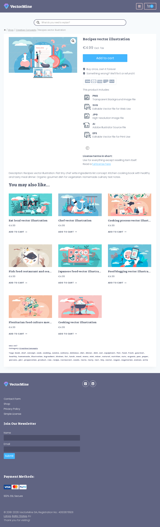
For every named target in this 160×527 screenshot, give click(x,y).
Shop (7, 404)
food (124, 353)
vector (108, 360)
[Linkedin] (93, 384)
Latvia (7, 516)
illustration (36, 356)
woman (137, 360)
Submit (9, 456)
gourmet (139, 353)
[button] (73, 41)
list (66, 356)
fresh (131, 353)
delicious (74, 353)
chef (23, 353)
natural (106, 356)
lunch (72, 356)
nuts (124, 356)
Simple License (12, 414)
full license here (101, 164)
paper (145, 356)
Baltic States (19, 516)
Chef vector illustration (75, 220)
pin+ (21, 360)
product (42, 360)
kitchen (59, 356)
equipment (109, 353)
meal (78, 356)
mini (92, 356)
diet (82, 353)
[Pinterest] (85, 384)
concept (31, 353)
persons (13, 360)
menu (85, 356)
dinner (89, 353)
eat (101, 353)
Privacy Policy (12, 409)
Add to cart (105, 58)
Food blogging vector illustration (131, 271)
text (97, 360)
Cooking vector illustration (77, 322)
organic (131, 356)
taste (83, 360)
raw (49, 360)
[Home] (5, 30)
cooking (47, 353)
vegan (116, 360)
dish (96, 353)
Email (7, 444)
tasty (90, 360)
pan (139, 356)
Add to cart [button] (16, 232)
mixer (98, 356)
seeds (76, 360)
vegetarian (127, 360)
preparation (30, 360)
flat (118, 353)
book (17, 353)
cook (39, 353)
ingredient (49, 356)
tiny (102, 360)
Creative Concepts (28, 348)
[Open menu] (139, 6)
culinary (64, 353)
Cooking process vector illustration (132, 220)
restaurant (66, 360)
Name (7, 433)
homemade (24, 356)
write (145, 360)
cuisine (55, 353)
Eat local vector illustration (28, 220)
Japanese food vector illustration (81, 271)
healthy (13, 356)
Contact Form (12, 399)
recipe (56, 360)
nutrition (115, 356)
